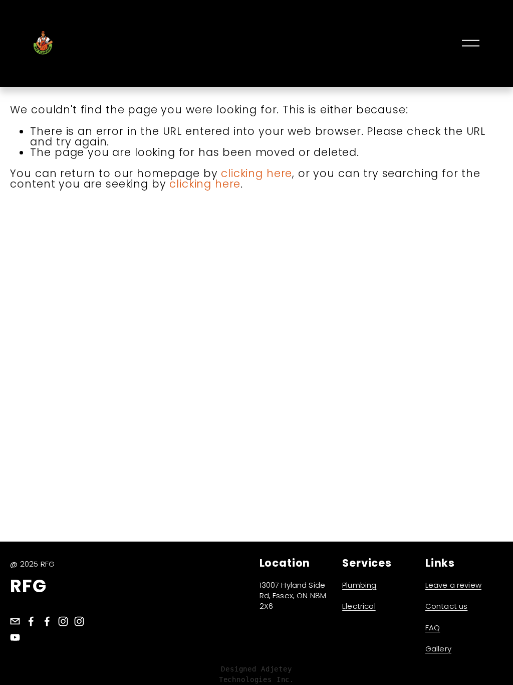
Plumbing (359, 585)
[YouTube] (15, 637)
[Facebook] (31, 621)
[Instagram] (63, 621)
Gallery (438, 648)
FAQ (432, 627)
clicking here (256, 173)
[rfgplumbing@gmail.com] (15, 621)
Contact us (446, 606)
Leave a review (453, 585)
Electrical (359, 606)
